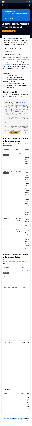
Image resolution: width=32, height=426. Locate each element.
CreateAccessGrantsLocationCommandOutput (15, 261)
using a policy (6, 64)
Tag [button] (17, 229)
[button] (21, 1)
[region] (16, 200)
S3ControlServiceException (10, 397)
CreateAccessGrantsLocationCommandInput (17, 143)
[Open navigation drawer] (2, 5)
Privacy (4, 418)
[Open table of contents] (29, 5)
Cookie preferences (19, 418)
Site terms (10, 418)
